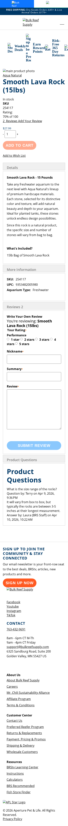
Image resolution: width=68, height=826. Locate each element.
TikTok (11, 615)
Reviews (15, 307)
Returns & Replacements (24, 733)
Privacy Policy (12, 819)
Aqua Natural (12, 75)
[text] (34, 117)
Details (12, 167)
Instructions (15, 773)
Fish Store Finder (19, 792)
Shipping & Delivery (20, 745)
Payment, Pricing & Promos (26, 739)
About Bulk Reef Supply (23, 680)
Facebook (13, 602)
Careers (12, 686)
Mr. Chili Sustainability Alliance (28, 693)
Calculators (15, 779)
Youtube (13, 606)
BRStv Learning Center (22, 767)
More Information (21, 269)
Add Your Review (30, 121)
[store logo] (34, 22)
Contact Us (14, 721)
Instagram (14, 611)
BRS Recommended (21, 786)
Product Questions (22, 460)
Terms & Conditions (21, 705)
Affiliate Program (19, 699)
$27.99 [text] (7, 128)
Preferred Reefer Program (25, 727)
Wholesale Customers (22, 752)
